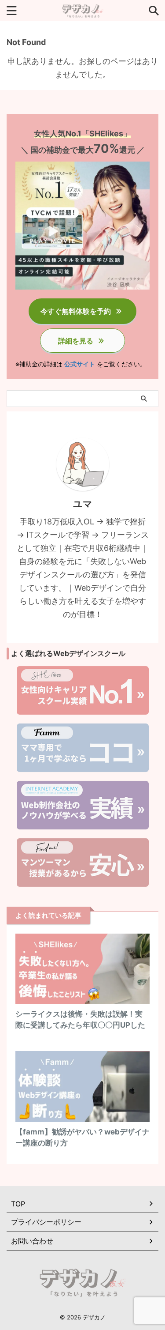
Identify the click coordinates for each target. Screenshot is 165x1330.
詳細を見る (75, 340)
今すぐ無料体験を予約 (75, 311)
